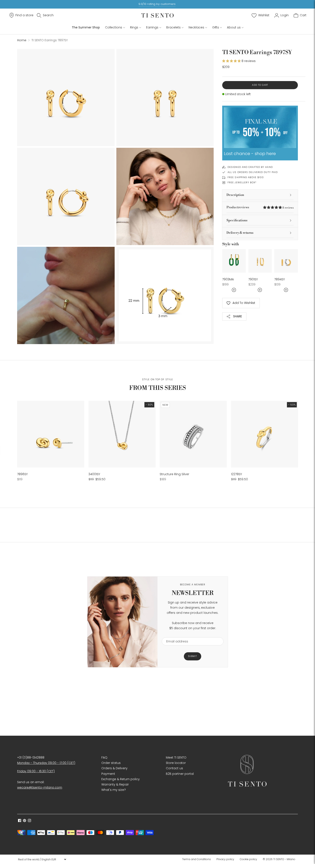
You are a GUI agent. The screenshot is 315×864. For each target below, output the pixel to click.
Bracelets (173, 27)
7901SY (253, 279)
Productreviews (260, 207)
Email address (175, 634)
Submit (192, 656)
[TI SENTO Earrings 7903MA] (234, 261)
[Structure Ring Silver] (193, 434)
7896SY (22, 474)
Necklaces (196, 27)
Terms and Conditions (196, 859)
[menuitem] (197, 859)
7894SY (279, 279)
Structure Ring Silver (174, 474)
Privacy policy (225, 859)
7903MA (228, 279)
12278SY (236, 474)
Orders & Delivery (114, 768)
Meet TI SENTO (176, 757)
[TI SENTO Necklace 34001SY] (122, 434)
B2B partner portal (180, 774)
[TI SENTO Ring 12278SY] (264, 434)
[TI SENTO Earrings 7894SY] (286, 261)
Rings (134, 27)
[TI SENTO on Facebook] (19, 821)
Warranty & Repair (115, 784)
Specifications (237, 220)
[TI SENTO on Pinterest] (24, 821)
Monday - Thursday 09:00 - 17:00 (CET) (46, 763)
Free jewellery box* (242, 182)
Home (21, 40)
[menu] (42, 859)
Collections (113, 27)
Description (235, 195)
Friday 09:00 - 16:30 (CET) (36, 771)
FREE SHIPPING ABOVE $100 (246, 177)
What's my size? (113, 790)
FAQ (104, 757)
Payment (108, 774)
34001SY (94, 474)
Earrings (152, 27)
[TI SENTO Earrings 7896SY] (50, 434)
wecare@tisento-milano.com (39, 787)
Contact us (174, 768)
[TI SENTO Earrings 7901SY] (260, 261)
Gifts (215, 27)
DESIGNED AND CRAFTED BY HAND (250, 167)
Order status (111, 763)
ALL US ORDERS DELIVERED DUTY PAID (253, 172)
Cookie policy (248, 859)
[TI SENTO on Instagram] (29, 821)
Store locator (176, 763)
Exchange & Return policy (120, 779)
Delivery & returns (240, 233)
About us (234, 27)
